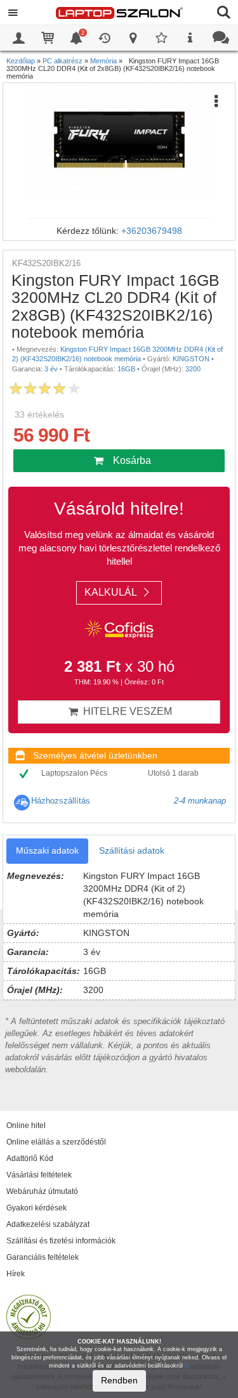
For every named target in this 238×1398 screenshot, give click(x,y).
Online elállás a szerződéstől (56, 1142)
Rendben (119, 1380)
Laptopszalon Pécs (74, 773)
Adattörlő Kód (29, 1158)
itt (187, 1366)
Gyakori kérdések (36, 1207)
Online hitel (26, 1125)
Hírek (15, 1273)
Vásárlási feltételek (39, 1174)
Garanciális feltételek (42, 1257)
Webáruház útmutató (42, 1191)
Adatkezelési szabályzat (47, 1224)
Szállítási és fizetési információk (61, 1240)
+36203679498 (151, 231)
